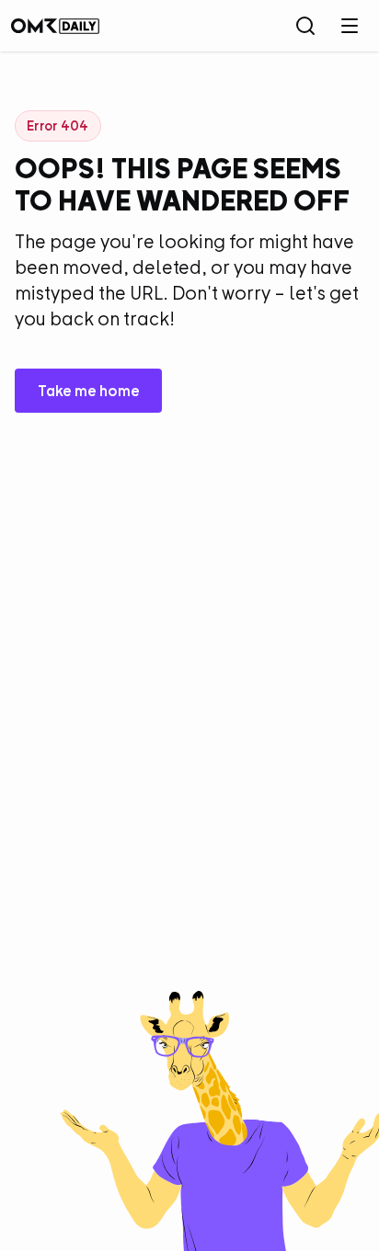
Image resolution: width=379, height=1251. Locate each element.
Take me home (89, 391)
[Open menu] (349, 25)
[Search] (305, 25)
